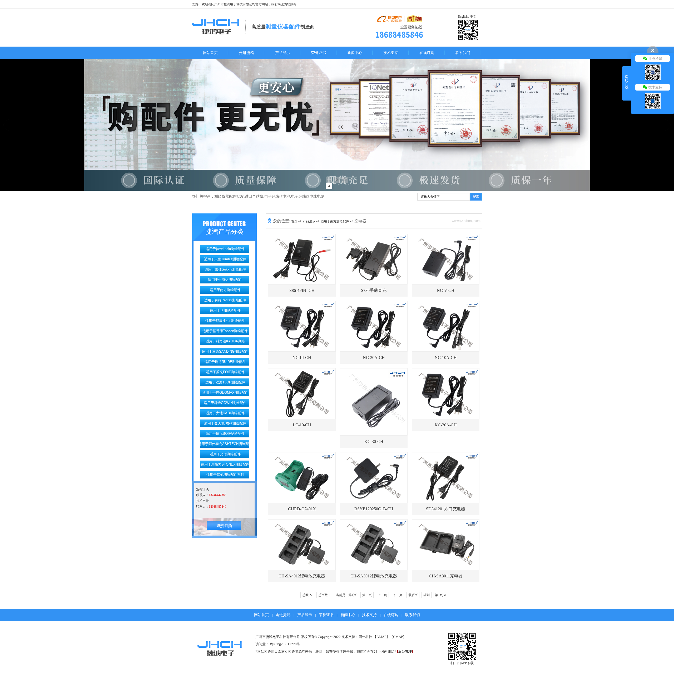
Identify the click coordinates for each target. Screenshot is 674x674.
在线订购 (426, 53)
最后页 (413, 595)
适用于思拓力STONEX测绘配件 (225, 464)
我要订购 (224, 526)
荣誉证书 (318, 53)
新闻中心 (354, 53)
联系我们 (462, 53)
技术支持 (390, 53)
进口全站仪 (254, 196)
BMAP (381, 637)
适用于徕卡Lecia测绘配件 (225, 249)
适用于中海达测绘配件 (225, 280)
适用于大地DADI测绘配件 (225, 413)
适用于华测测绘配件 (225, 310)
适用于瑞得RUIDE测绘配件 (225, 362)
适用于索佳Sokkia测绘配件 (225, 269)
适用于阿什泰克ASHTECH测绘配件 (225, 444)
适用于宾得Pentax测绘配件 (225, 300)
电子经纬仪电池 (277, 196)
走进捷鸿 (246, 53)
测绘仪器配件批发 (229, 196)
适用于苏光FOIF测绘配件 (225, 372)
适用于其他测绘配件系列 (225, 475)
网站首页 (210, 53)
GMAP (398, 637)
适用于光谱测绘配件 (225, 454)
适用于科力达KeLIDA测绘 (225, 341)
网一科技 (365, 637)
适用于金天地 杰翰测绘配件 (225, 423)
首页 (294, 221)
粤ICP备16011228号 (285, 644)
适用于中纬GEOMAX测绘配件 (225, 393)
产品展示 (282, 53)
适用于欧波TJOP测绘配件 (225, 382)
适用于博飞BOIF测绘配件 (225, 434)
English (463, 16)
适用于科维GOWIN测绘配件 (225, 403)
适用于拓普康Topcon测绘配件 (225, 331)
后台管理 (405, 651)
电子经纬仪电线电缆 (307, 196)
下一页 (397, 595)
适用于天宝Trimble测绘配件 (225, 259)
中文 (473, 16)
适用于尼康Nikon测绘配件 (225, 321)
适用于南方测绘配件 (225, 290)
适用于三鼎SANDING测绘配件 (225, 351)
